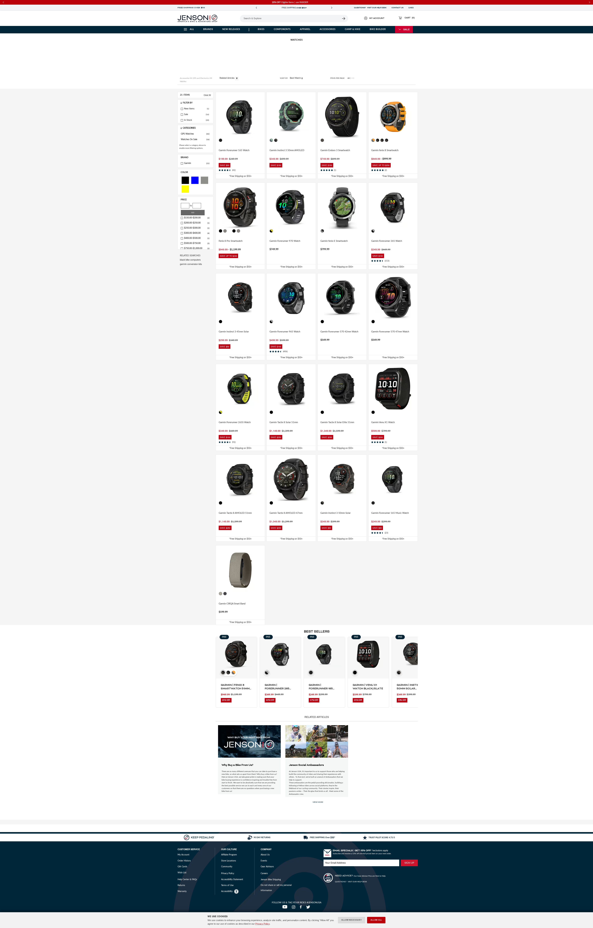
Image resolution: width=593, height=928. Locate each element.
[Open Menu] (231, 18)
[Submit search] (344, 18)
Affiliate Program (229, 855)
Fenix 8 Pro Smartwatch (230, 241)
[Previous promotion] (256, 8)
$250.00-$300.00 (196, 228)
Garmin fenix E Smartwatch (334, 241)
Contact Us (397, 8)
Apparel (305, 29)
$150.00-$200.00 (196, 218)
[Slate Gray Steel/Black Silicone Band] (322, 231)
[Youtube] (285, 908)
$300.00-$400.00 (196, 233)
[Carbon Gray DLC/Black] (382, 140)
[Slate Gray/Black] (386, 140)
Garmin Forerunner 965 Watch (284, 332)
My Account (183, 855)
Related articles (227, 78)
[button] (195, 103)
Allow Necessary (351, 920)
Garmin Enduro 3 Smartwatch (335, 150)
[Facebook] (301, 908)
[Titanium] (225, 231)
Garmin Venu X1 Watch (383, 422)
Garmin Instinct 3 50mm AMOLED (286, 150)
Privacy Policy (262, 923)
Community (226, 867)
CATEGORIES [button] (189, 128)
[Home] (197, 18)
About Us (265, 855)
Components (282, 29)
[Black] (185, 180)
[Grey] (204, 180)
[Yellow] (185, 188)
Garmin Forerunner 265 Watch (386, 241)
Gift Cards (182, 867)
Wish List (182, 873)
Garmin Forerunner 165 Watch (234, 150)
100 (352, 78)
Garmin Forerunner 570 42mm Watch (339, 332)
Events (264, 861)
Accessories (328, 29)
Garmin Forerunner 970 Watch (284, 241)
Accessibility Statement (232, 879)
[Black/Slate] (220, 140)
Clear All (207, 95)
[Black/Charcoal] (276, 140)
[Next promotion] (331, 8)
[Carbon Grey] (322, 140)
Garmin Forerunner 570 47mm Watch (390, 332)
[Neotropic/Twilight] (271, 140)
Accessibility (227, 891)
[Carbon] (220, 231)
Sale (406, 29)
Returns (181, 885)
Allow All (376, 920)
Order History (184, 861)
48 (348, 78)
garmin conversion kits (191, 264)
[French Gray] (220, 593)
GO (192, 212)
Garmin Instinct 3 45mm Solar (234, 332)
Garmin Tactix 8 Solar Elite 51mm (337, 422)
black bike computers (190, 259)
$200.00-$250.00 (196, 223)
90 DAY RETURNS (294, 8)
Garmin (196, 163)
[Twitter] (308, 908)
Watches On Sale (195, 139)
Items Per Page (337, 78)
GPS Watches (195, 134)
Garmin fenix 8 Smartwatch (384, 150)
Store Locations (228, 861)
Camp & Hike (352, 29)
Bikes (261, 29)
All (192, 29)
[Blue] (194, 180)
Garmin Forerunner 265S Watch (235, 422)
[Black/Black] (220, 321)
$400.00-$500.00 (196, 238)
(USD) (411, 8)
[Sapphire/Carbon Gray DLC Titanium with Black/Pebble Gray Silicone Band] (377, 140)
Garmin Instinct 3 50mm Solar (335, 513)
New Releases (231, 29)
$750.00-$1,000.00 (196, 248)
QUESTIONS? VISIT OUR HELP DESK (370, 8)
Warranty (182, 891)
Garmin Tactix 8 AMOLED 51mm (235, 513)
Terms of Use (227, 885)
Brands (208, 29)
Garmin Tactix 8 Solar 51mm (283, 422)
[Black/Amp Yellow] (271, 231)
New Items (189, 109)
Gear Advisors (267, 867)
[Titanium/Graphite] (238, 231)
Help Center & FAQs (187, 879)
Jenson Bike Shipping (271, 880)
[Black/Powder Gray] (373, 231)
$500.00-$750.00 (196, 243)
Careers (264, 873)
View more (318, 802)
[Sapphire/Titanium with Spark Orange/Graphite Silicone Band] (373, 140)
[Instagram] (294, 908)
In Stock (188, 120)
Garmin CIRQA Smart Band (232, 604)
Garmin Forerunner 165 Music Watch (390, 513)
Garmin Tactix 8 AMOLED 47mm (286, 513)
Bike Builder (378, 29)
